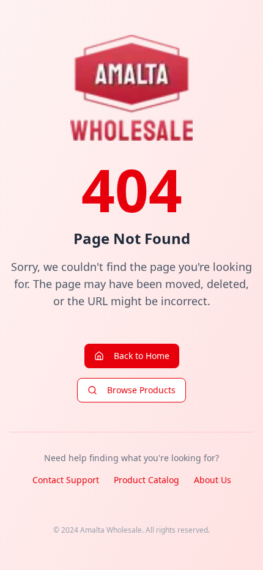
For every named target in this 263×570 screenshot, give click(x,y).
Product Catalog (146, 480)
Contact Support (65, 480)
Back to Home (141, 355)
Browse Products (141, 390)
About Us (212, 480)
